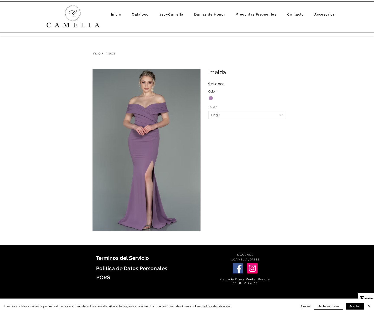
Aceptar (354, 306)
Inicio (96, 53)
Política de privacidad (217, 306)
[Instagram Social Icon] (252, 268)
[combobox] (246, 115)
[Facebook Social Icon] (238, 268)
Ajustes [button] (306, 306)
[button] (210, 14)
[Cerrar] (368, 306)
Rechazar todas (328, 306)
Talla (212, 107)
